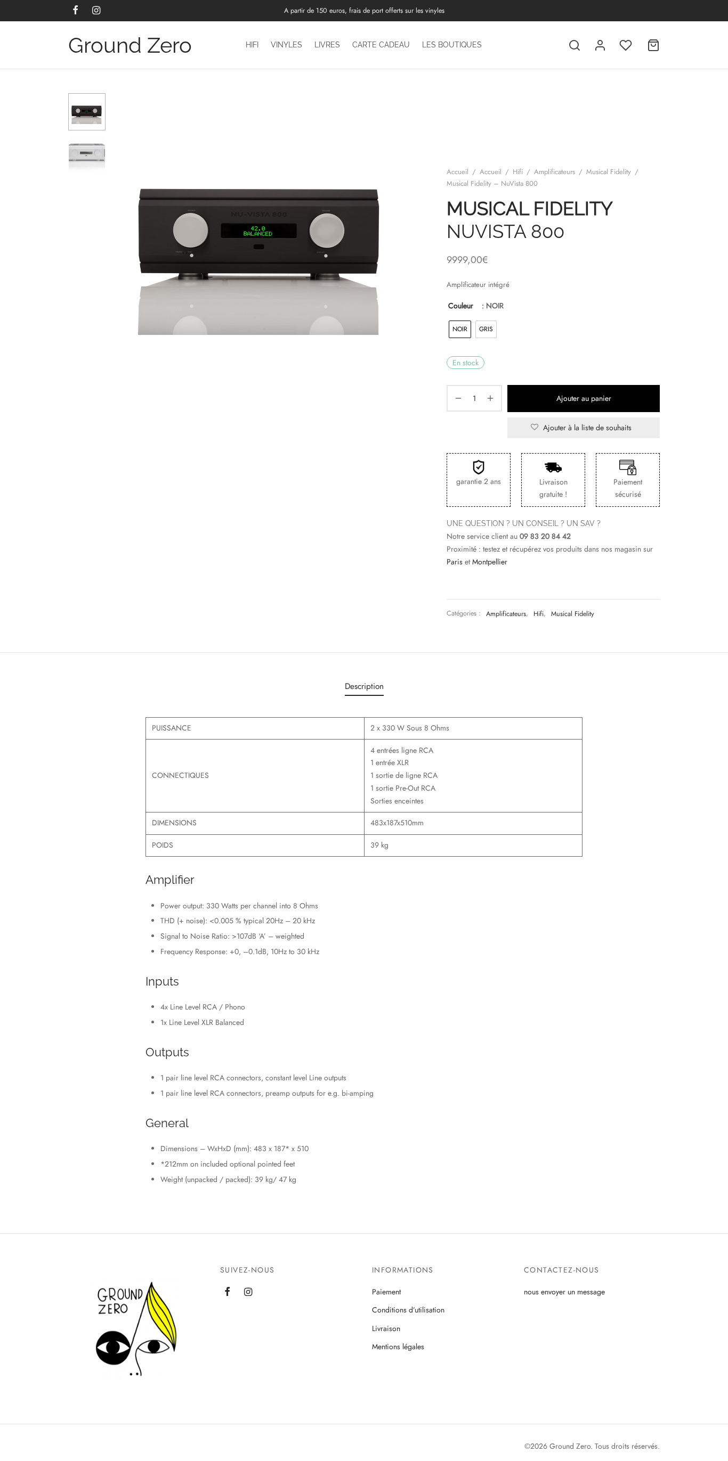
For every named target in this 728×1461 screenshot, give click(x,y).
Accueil (457, 172)
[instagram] (248, 1293)
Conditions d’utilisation (408, 1309)
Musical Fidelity (608, 172)
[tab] (364, 686)
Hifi (252, 44)
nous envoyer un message (564, 1291)
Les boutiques (452, 44)
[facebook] (227, 1293)
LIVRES (327, 44)
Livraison (386, 1328)
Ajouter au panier (583, 398)
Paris (455, 561)
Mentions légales (398, 1346)
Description (364, 686)
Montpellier (489, 561)
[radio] (460, 329)
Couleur (460, 305)
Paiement (386, 1291)
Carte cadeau (381, 44)
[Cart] (653, 45)
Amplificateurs (554, 172)
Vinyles (286, 44)
